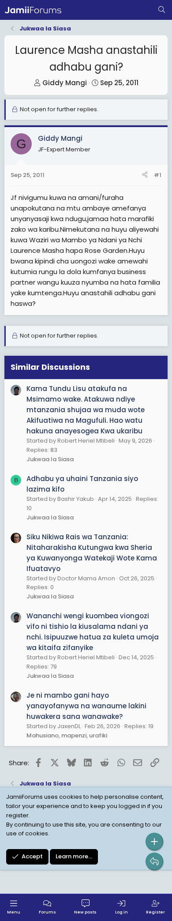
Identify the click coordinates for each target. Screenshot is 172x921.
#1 (157, 175)
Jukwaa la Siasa (50, 459)
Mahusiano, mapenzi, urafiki (66, 735)
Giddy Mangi (64, 82)
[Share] (145, 175)
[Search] (161, 10)
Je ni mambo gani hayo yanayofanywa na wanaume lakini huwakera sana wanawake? (86, 706)
